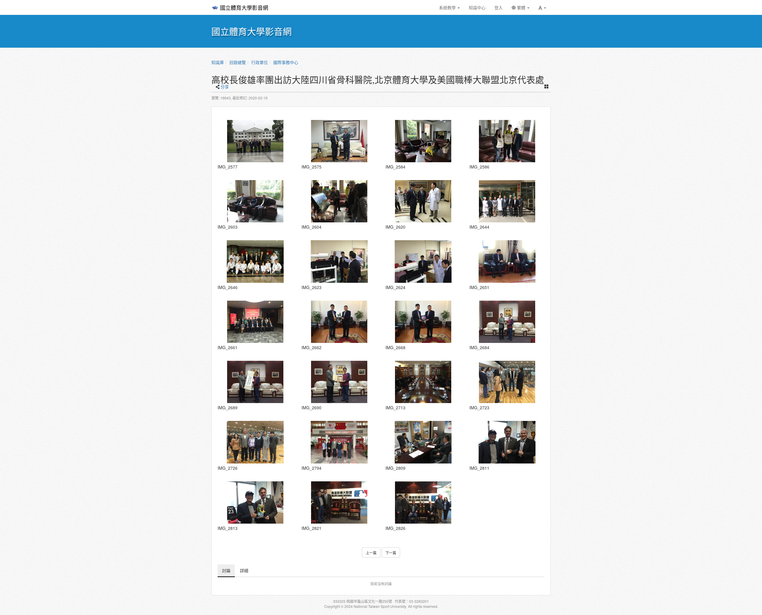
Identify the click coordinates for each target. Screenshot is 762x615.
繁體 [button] (521, 7)
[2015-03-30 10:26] (339, 261)
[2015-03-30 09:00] (339, 141)
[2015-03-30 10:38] (255, 261)
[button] (542, 7)
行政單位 (259, 62)
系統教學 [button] (448, 7)
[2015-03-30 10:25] (422, 201)
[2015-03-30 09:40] (339, 201)
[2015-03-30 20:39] (506, 322)
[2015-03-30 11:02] (255, 322)
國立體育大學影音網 (244, 7)
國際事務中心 (285, 62)
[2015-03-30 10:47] (506, 261)
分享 (225, 87)
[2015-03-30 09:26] (422, 141)
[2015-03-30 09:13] (255, 141)
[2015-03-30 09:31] (255, 201)
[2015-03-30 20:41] (339, 382)
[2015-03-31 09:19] (422, 382)
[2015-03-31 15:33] (422, 502)
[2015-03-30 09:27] (506, 141)
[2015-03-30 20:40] (255, 382)
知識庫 (217, 62)
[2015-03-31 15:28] (506, 442)
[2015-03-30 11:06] (339, 322)
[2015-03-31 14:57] (422, 442)
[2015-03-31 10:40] (255, 442)
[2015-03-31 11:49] (339, 442)
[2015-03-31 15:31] (339, 502)
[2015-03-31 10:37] (506, 382)
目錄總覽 (237, 62)
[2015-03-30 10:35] (506, 201)
